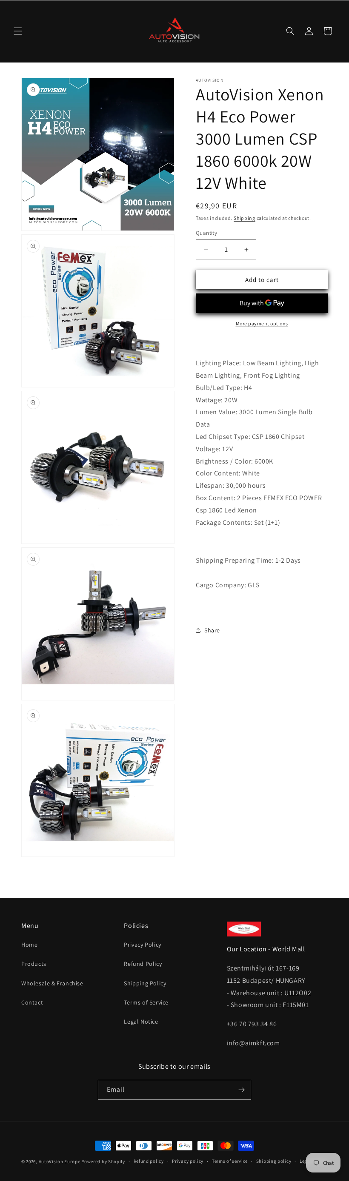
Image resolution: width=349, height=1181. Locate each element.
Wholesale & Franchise (52, 983)
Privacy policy (187, 1161)
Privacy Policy (142, 944)
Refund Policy (143, 964)
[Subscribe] (241, 1090)
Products (33, 964)
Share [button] (212, 630)
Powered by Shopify (103, 1161)
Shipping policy (274, 1161)
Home (29, 944)
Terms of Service (146, 1002)
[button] (18, 31)
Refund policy (149, 1161)
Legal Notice (141, 1021)
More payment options (262, 323)
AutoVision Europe (59, 1161)
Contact (32, 1002)
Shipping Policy (145, 983)
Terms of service (230, 1161)
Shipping (244, 218)
